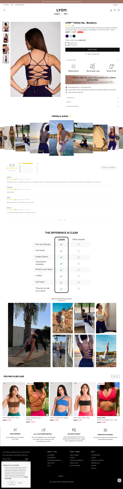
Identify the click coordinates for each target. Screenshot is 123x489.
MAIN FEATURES (71, 60)
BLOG (48, 465)
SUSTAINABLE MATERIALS (54, 460)
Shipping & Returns (72, 106)
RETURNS (93, 465)
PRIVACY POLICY (74, 463)
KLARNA (93, 457)
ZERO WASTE (50, 463)
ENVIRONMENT (51, 457)
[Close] (29, 463)
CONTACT (93, 468)
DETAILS (69, 102)
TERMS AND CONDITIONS (76, 460)
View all (115, 376)
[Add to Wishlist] (24, 415)
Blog (12, 4)
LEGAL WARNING (74, 455)
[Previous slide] (5, 138)
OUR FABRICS (50, 455)
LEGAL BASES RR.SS (75, 465)
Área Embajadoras (19, 4)
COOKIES (72, 457)
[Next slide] (118, 138)
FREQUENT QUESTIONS (97, 460)
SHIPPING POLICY (95, 463)
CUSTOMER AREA (95, 455)
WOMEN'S (57, 14)
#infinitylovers (61, 300)
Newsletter (6, 4)
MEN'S (66, 14)
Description (70, 97)
